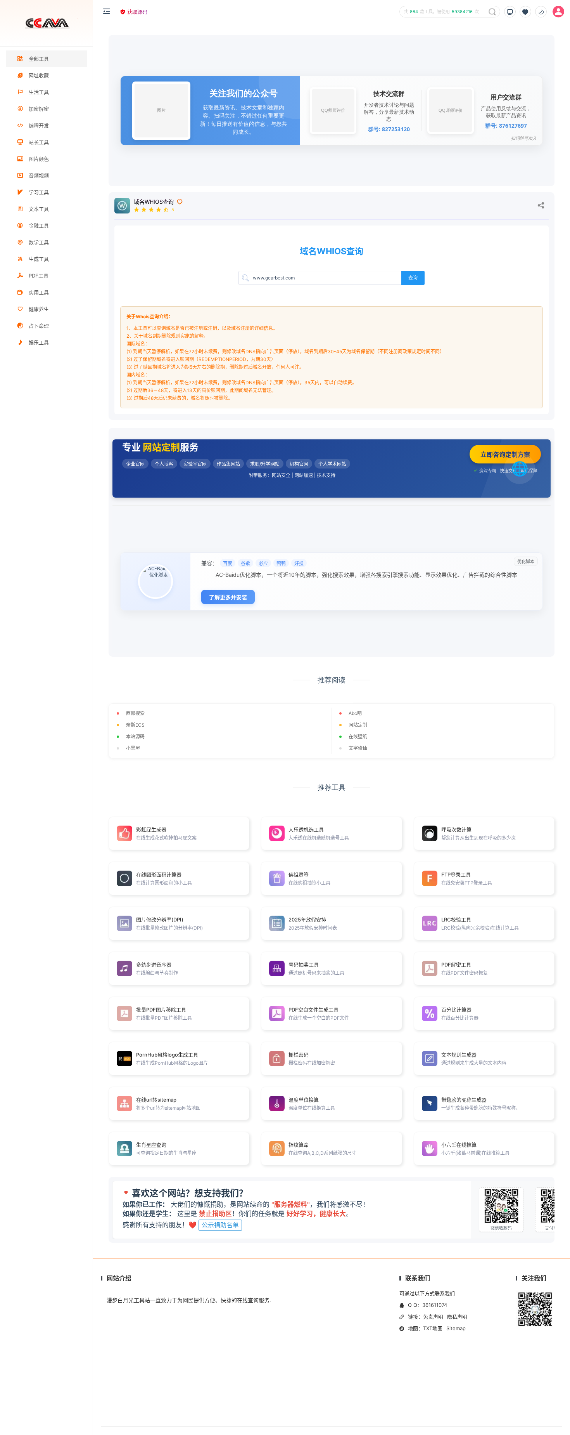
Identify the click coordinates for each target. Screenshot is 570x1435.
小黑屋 (133, 748)
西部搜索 (135, 713)
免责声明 (433, 1317)
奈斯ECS (135, 725)
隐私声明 (457, 1317)
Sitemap (456, 1328)
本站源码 (135, 736)
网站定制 (358, 725)
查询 (413, 278)
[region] (46, 741)
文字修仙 (358, 748)
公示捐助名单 (220, 1225)
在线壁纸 (358, 736)
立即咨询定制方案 (505, 454)
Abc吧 (355, 713)
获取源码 (137, 12)
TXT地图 (432, 1328)
